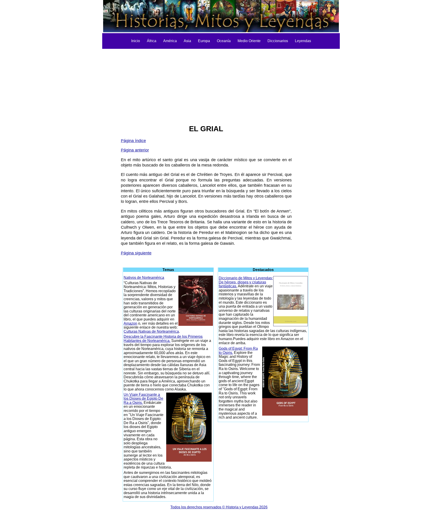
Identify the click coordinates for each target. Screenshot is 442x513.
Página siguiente (136, 253)
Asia (187, 41)
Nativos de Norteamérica (144, 278)
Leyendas (303, 41)
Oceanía (224, 41)
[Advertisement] (221, 83)
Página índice (133, 140)
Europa (204, 41)
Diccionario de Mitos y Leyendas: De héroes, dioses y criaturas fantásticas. (246, 282)
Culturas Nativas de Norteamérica (151, 331)
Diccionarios (278, 41)
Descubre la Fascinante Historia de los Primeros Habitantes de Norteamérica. (163, 339)
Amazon (130, 323)
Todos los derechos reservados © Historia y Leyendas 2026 (219, 507)
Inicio (135, 41)
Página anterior (135, 150)
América (170, 41)
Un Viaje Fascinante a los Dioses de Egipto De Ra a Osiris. (143, 399)
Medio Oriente (249, 41)
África (151, 41)
